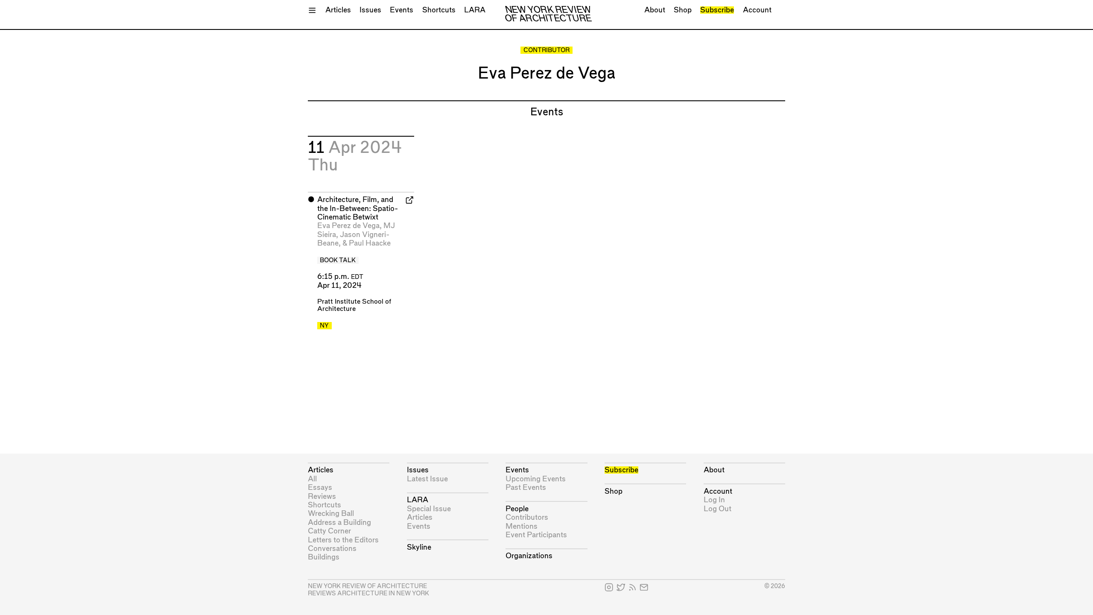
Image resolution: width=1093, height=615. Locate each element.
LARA (474, 10)
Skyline (419, 547)
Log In (714, 500)
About (654, 10)
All (312, 479)
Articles (338, 10)
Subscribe (717, 10)
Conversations (332, 548)
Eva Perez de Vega (348, 225)
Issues (370, 10)
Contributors (527, 517)
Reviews (322, 496)
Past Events (526, 487)
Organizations (529, 555)
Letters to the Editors (343, 540)
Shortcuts (439, 10)
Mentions (522, 526)
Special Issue (429, 508)
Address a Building (339, 522)
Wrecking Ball (331, 513)
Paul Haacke (370, 243)
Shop (683, 10)
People (517, 508)
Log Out (717, 508)
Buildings (323, 557)
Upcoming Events (536, 479)
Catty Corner (329, 531)
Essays (320, 487)
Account (757, 10)
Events (401, 10)
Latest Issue (427, 479)
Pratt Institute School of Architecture (354, 305)
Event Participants (536, 535)
